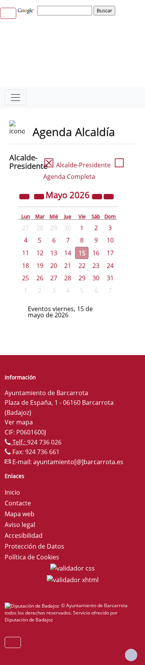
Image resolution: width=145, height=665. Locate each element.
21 (67, 265)
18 (25, 265)
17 (110, 253)
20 (53, 265)
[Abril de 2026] (40, 196)
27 (53, 278)
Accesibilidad (24, 535)
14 (67, 253)
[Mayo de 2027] (98, 196)
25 (25, 278)
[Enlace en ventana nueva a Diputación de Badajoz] (33, 605)
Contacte (18, 503)
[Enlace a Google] (26, 10)
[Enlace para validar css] (72, 568)
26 (39, 278)
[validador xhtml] (73, 579)
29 (81, 278)
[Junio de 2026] (109, 196)
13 (53, 253)
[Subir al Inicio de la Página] (131, 655)
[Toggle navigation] (15, 97)
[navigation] (65, 10)
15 (81, 253)
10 (110, 240)
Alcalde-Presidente (77, 165)
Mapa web (19, 514)
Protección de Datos (34, 546)
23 (95, 265)
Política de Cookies (32, 557)
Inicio (12, 492)
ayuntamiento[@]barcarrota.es (78, 462)
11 (25, 253)
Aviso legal (20, 524)
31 (110, 278)
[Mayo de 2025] (25, 196)
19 (39, 265)
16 (95, 253)
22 (81, 265)
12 (39, 253)
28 (67, 278)
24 (110, 265)
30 (95, 278)
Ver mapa (19, 422)
